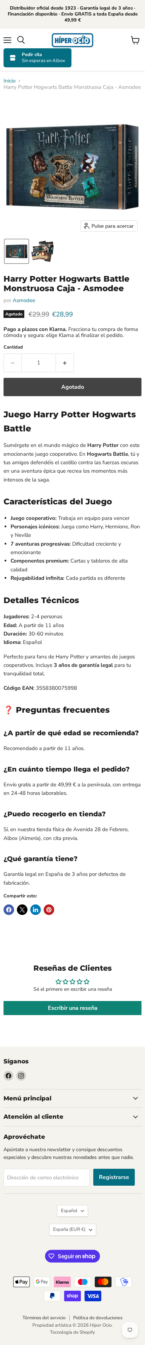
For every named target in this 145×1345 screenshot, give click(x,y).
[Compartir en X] (22, 909)
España (69, 1229)
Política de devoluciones (97, 1318)
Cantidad (13, 347)
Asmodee (24, 300)
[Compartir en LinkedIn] (35, 909)
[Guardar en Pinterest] (49, 909)
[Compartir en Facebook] (9, 909)
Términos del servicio (44, 1318)
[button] (17, 251)
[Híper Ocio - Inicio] (72, 40)
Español (69, 1211)
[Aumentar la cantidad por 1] (65, 363)
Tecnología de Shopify (72, 1332)
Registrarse (114, 1177)
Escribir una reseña (72, 1008)
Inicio (9, 81)
